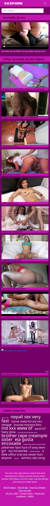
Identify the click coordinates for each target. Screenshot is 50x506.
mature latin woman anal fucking (34, 444)
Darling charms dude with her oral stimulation (20, 118)
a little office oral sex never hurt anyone (22, 454)
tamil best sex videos (11, 146)
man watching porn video (12, 374)
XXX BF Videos (9, 487)
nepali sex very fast (21, 419)
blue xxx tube (25, 490)
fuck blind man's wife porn (13, 317)
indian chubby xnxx (10, 203)
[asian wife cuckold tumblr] (25, 247)
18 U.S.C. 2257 (12, 493)
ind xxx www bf (16, 428)
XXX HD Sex (23, 487)
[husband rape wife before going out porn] (25, 389)
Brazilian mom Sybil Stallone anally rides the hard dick (23, 89)
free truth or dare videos (12, 346)
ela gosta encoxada (17, 441)
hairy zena (8, 432)
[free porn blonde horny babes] (25, 275)
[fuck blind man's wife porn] (25, 304)
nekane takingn (35, 451)
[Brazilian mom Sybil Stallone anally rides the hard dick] (25, 76)
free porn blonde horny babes (14, 289)
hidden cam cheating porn (13, 232)
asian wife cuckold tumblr (12, 260)
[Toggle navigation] (45, 3)
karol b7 (40, 429)
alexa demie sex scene (11, 175)
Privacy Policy (26, 493)
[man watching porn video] (25, 361)
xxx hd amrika (17, 451)
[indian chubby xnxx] (25, 190)
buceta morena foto (27, 425)
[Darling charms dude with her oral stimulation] (25, 104)
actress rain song (33, 458)
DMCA (31, 496)
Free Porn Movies (37, 487)
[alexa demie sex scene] (25, 161)
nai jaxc (16, 458)
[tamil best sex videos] (25, 133)
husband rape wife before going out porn (18, 403)
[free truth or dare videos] (25, 332)
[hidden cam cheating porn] (25, 218)
